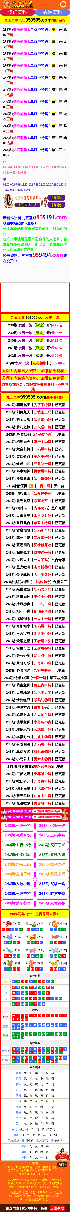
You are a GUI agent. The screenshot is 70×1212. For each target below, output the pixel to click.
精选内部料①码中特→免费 (35, 1208)
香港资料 (52, 12)
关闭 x (62, 1164)
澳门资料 (17, 12)
